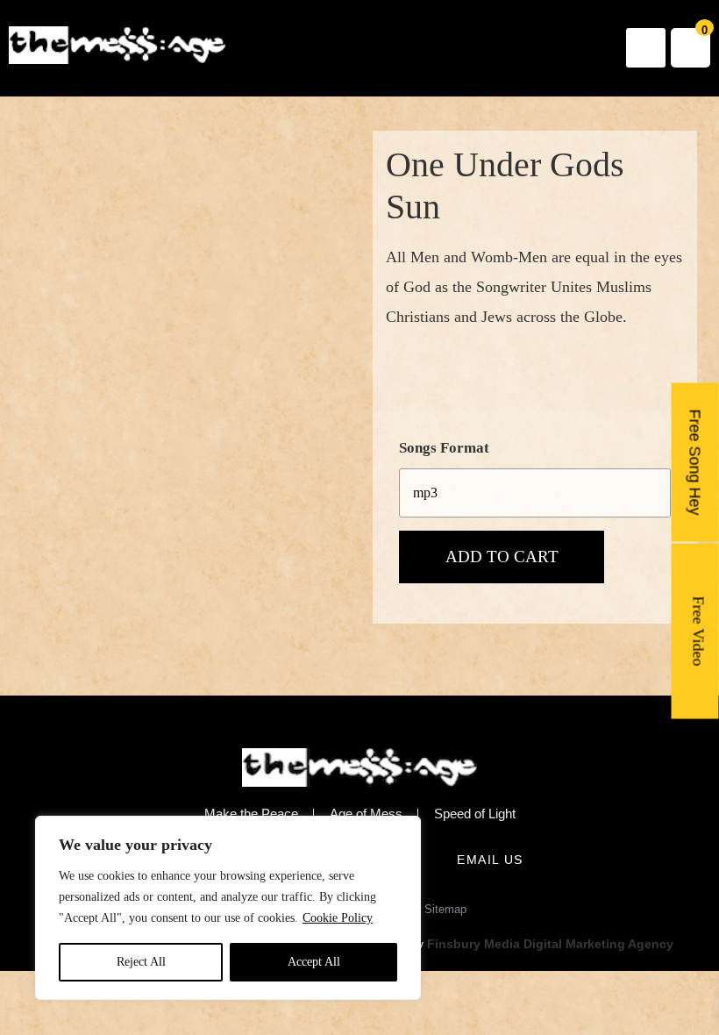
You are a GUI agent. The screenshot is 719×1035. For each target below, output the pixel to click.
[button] (646, 48)
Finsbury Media (475, 944)
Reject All (141, 961)
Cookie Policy (338, 917)
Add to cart (502, 556)
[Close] (402, 830)
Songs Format (444, 447)
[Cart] (690, 48)
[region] (228, 908)
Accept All (314, 961)
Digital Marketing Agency (598, 944)
